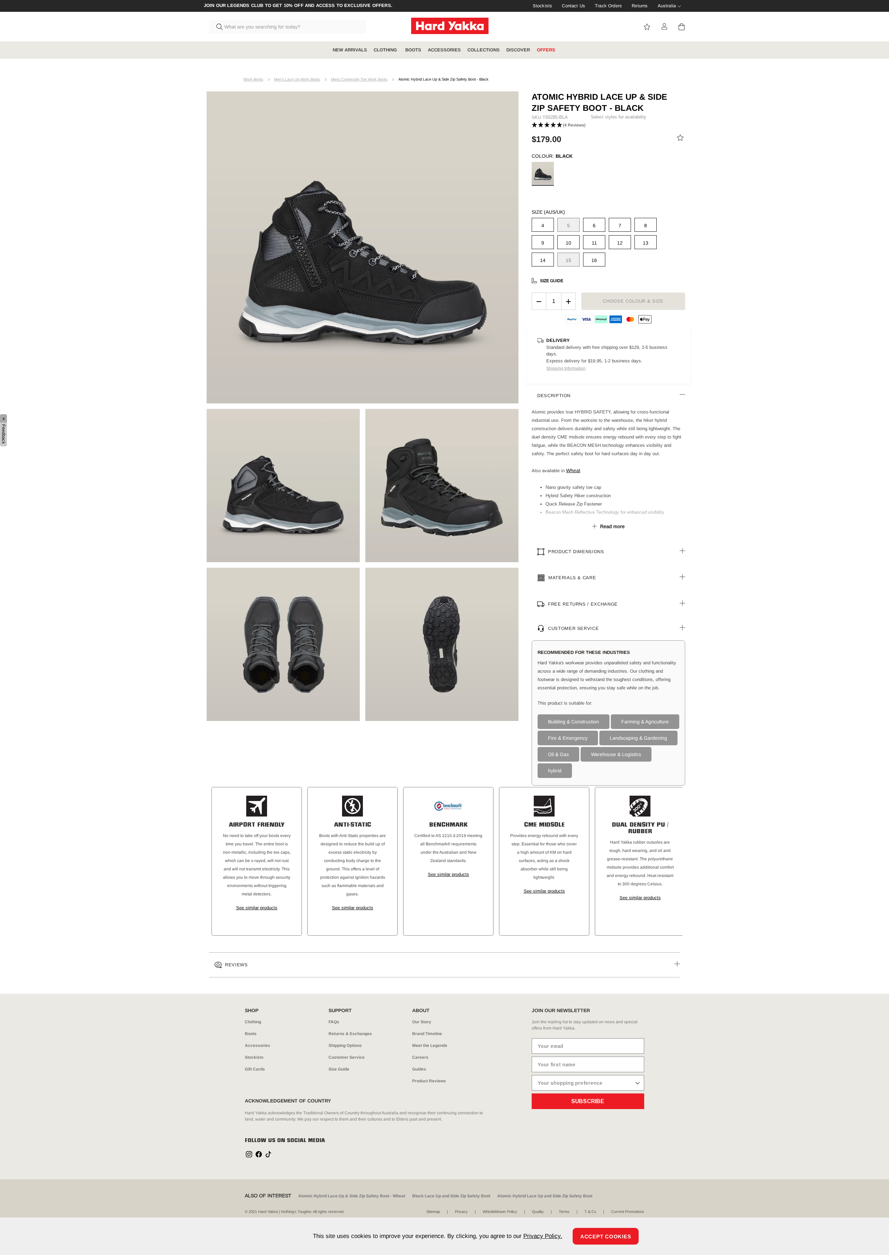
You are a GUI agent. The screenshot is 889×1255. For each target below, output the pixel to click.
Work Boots (253, 79)
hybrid (555, 770)
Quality (538, 1211)
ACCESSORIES (444, 49)
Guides (419, 1069)
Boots (251, 1033)
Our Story (421, 1021)
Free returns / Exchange (583, 604)
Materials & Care (572, 577)
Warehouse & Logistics (616, 754)
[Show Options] (637, 1082)
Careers (420, 1057)
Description (554, 395)
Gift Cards (255, 1069)
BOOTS (413, 49)
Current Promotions (627, 1211)
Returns (640, 5)
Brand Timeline (427, 1033)
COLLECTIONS (483, 49)
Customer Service (573, 628)
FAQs (334, 1021)
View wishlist (646, 26)
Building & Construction (573, 721)
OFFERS (546, 49)
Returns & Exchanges (350, 1033)
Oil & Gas (558, 754)
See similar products (256, 907)
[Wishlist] (680, 139)
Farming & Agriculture (645, 721)
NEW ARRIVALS (350, 49)
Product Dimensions (576, 551)
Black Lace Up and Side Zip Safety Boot (451, 1196)
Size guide (551, 280)
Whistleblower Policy (500, 1211)
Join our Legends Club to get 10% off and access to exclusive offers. (298, 5)
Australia (667, 5)
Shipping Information (565, 368)
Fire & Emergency (568, 738)
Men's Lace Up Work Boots (297, 79)
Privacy (461, 1211)
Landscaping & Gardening (638, 738)
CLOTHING (386, 49)
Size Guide (339, 1069)
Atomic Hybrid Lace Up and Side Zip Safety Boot (544, 1196)
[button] (558, 125)
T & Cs (590, 1211)
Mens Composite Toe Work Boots (359, 79)
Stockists (542, 5)
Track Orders (608, 5)
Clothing (253, 1021)
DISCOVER (518, 49)
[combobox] (287, 27)
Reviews (236, 964)
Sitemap (433, 1211)
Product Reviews (429, 1080)
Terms (564, 1211)
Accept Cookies (605, 1236)
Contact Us (573, 5)
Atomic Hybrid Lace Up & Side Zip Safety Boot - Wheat (351, 1196)
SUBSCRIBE (587, 1101)
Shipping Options (345, 1045)
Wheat (573, 470)
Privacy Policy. (542, 1236)
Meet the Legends (429, 1045)
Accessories (257, 1045)
